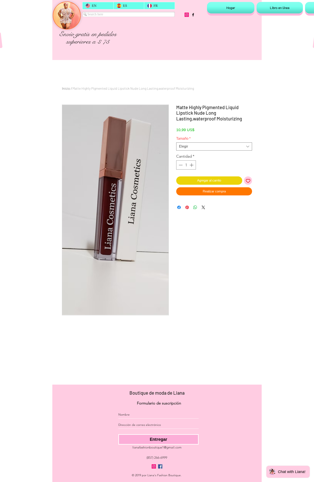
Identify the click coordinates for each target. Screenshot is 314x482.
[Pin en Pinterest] (187, 207)
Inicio (66, 88)
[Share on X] (203, 207)
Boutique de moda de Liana (157, 393)
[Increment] (192, 165)
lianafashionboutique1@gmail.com (157, 447)
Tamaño (183, 138)
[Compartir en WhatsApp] (195, 207)
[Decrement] (180, 165)
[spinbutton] (186, 165)
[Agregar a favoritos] (248, 180)
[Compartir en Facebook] (179, 207)
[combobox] (214, 146)
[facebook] (193, 15)
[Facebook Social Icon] (160, 466)
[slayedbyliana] (187, 15)
